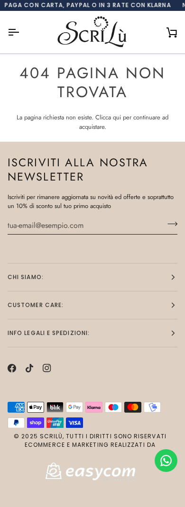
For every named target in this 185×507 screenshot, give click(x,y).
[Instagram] (47, 368)
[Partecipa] (169, 224)
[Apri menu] (22, 32)
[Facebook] (12, 368)
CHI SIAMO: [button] (26, 277)
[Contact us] (166, 460)
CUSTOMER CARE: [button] (36, 305)
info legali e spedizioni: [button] (49, 333)
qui (117, 117)
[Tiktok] (29, 368)
